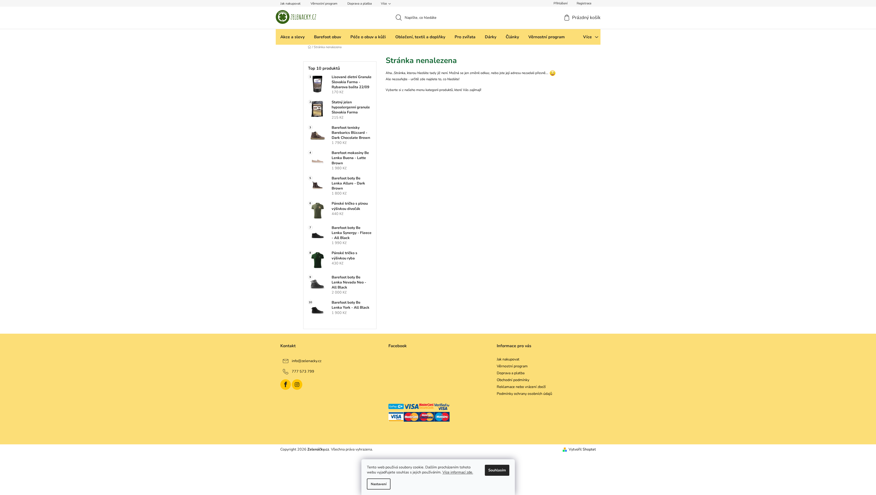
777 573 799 (303, 371)
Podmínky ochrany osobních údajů (524, 393)
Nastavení (379, 484)
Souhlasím (497, 470)
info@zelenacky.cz (306, 360)
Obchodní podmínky (513, 379)
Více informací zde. (457, 472)
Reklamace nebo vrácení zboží (521, 386)
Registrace (584, 3)
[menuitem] (292, 37)
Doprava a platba (359, 3)
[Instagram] (297, 384)
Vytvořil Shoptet (582, 449)
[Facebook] (285, 384)
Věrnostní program (324, 3)
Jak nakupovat (290, 3)
